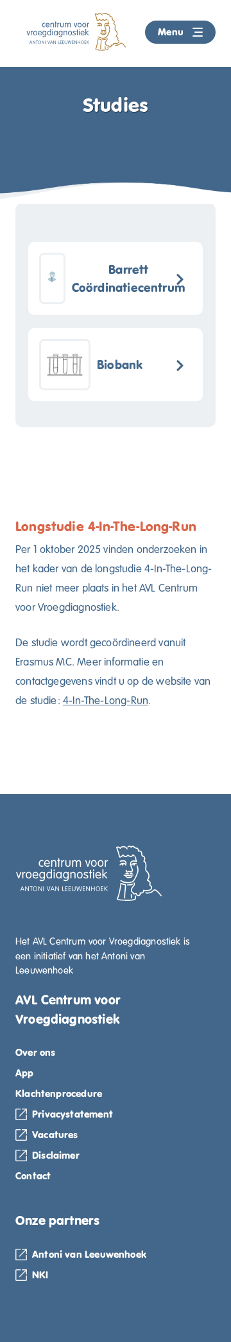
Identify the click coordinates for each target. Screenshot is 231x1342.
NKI (40, 1275)
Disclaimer (56, 1155)
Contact (33, 1176)
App (24, 1073)
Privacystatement (72, 1114)
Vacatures (55, 1135)
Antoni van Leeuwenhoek (89, 1254)
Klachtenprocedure (58, 1093)
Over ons (35, 1052)
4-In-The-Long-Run (105, 700)
